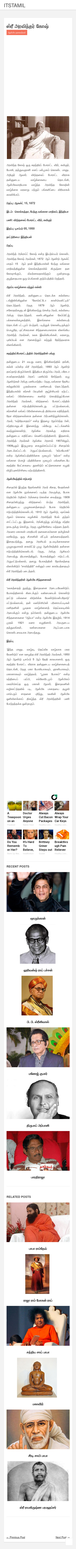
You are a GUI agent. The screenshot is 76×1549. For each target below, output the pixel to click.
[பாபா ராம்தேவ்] (38, 1222)
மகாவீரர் (38, 1404)
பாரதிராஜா (38, 1177)
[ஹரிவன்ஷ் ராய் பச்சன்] (38, 944)
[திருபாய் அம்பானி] (38, 1099)
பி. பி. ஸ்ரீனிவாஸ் (38, 1021)
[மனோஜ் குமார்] (38, 1047)
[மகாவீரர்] (38, 1378)
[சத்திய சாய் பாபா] (38, 1326)
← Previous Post (16, 1537)
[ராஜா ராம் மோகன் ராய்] (38, 1274)
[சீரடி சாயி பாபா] (38, 1429)
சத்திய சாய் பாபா (38, 1352)
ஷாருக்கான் (38, 918)
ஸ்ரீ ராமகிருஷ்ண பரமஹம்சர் (38, 1507)
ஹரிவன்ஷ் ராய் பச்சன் (38, 970)
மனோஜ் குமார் (38, 1073)
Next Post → (63, 1537)
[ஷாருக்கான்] (38, 892)
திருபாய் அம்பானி (38, 1125)
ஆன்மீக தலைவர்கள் (17, 32)
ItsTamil (14, 5)
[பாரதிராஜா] (38, 1151)
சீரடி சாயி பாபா (38, 1455)
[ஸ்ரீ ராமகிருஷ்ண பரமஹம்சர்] (38, 1481)
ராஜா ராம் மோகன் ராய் (38, 1300)
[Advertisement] (38, 76)
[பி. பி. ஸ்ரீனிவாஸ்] (38, 996)
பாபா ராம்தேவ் (38, 1248)
